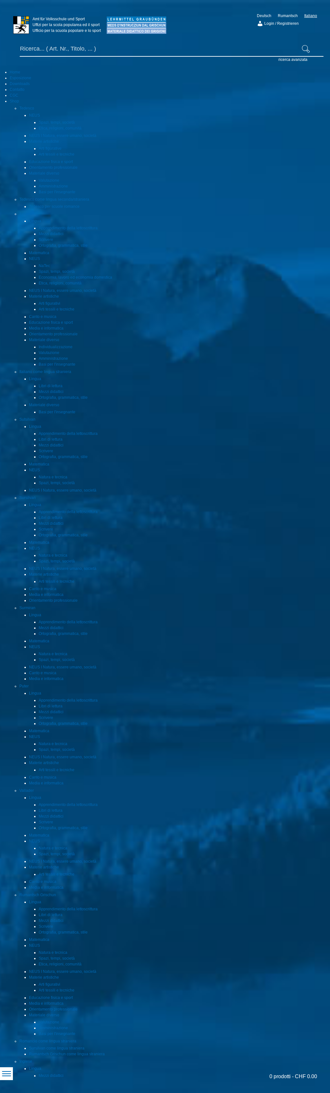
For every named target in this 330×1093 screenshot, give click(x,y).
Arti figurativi (49, 303)
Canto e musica (42, 316)
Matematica (39, 253)
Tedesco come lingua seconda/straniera (54, 199)
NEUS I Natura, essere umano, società (62, 135)
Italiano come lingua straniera (45, 371)
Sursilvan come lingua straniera (56, 1048)
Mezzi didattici (51, 234)
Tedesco (26, 108)
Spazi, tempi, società (57, 122)
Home (15, 72)
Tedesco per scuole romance (54, 206)
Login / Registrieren (281, 23)
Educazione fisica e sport (51, 161)
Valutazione (49, 180)
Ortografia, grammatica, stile (63, 245)
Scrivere (46, 239)
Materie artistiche (44, 141)
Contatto (17, 89)
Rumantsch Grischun (37, 895)
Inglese (25, 1061)
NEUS (34, 115)
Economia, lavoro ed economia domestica (75, 277)
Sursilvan (27, 497)
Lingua (35, 221)
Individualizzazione (56, 347)
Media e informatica (46, 328)
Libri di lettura (51, 386)
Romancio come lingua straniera (47, 1041)
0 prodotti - (293, 1076)
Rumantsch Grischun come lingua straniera (67, 1054)
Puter (24, 686)
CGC (14, 95)
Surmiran (27, 608)
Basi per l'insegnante (57, 192)
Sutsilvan (27, 419)
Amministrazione (53, 186)
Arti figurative (50, 148)
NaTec (44, 266)
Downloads (20, 83)
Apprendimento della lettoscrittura (68, 228)
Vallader (26, 790)
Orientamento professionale (53, 167)
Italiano (25, 214)
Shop (14, 101)
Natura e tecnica (53, 477)
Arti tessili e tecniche (56, 154)
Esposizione (20, 78)
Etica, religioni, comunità (60, 128)
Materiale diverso (44, 173)
